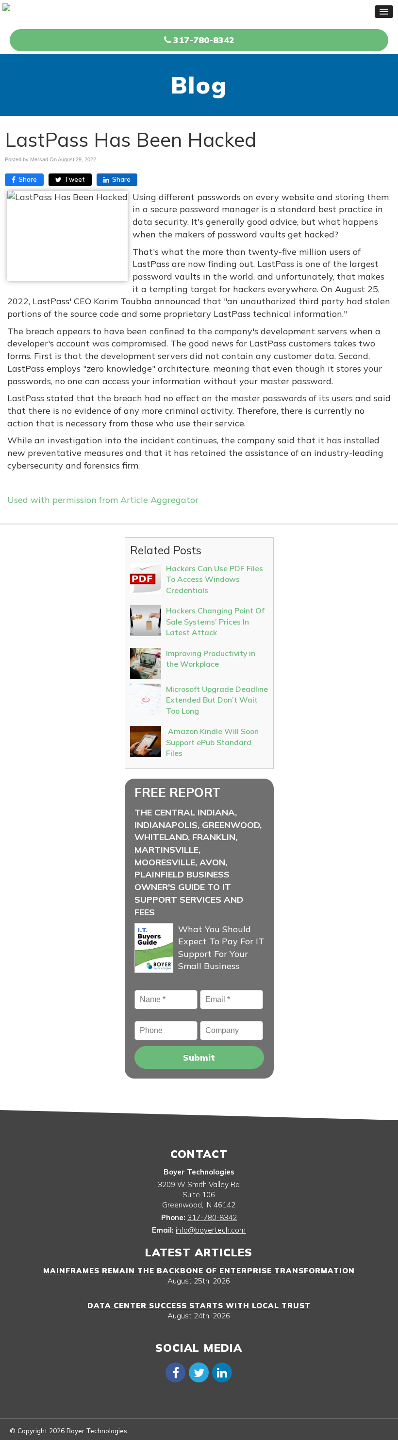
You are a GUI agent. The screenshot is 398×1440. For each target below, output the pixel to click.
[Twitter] (199, 1372)
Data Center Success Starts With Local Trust (199, 1305)
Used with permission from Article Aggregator (103, 499)
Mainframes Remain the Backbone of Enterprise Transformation (199, 1270)
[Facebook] (175, 1372)
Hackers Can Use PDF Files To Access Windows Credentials (214, 579)
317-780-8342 (202, 40)
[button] (384, 11)
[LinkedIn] (222, 1372)
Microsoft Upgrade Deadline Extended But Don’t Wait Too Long (217, 700)
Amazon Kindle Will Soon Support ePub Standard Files (212, 742)
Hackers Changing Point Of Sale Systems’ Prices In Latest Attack (215, 621)
